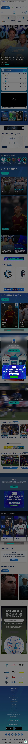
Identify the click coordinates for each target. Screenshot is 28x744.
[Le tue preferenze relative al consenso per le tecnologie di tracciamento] (25, 742)
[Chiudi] (24, 367)
